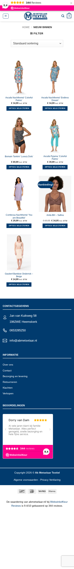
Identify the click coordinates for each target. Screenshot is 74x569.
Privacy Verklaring (50, 479)
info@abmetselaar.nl (23, 340)
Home (26, 27)
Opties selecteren (19, 108)
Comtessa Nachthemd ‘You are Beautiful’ (19, 216)
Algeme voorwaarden (26, 479)
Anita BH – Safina (55, 215)
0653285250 (18, 330)
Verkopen (8, 393)
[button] (5, 16)
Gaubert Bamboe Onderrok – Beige (19, 275)
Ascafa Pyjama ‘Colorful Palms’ (55, 157)
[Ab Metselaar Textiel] (35, 16)
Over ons (8, 364)
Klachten (8, 387)
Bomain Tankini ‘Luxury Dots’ (19, 156)
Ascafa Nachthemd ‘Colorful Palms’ (19, 99)
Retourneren (10, 382)
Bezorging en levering (15, 376)
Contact (7, 370)
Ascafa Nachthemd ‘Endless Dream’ (55, 99)
